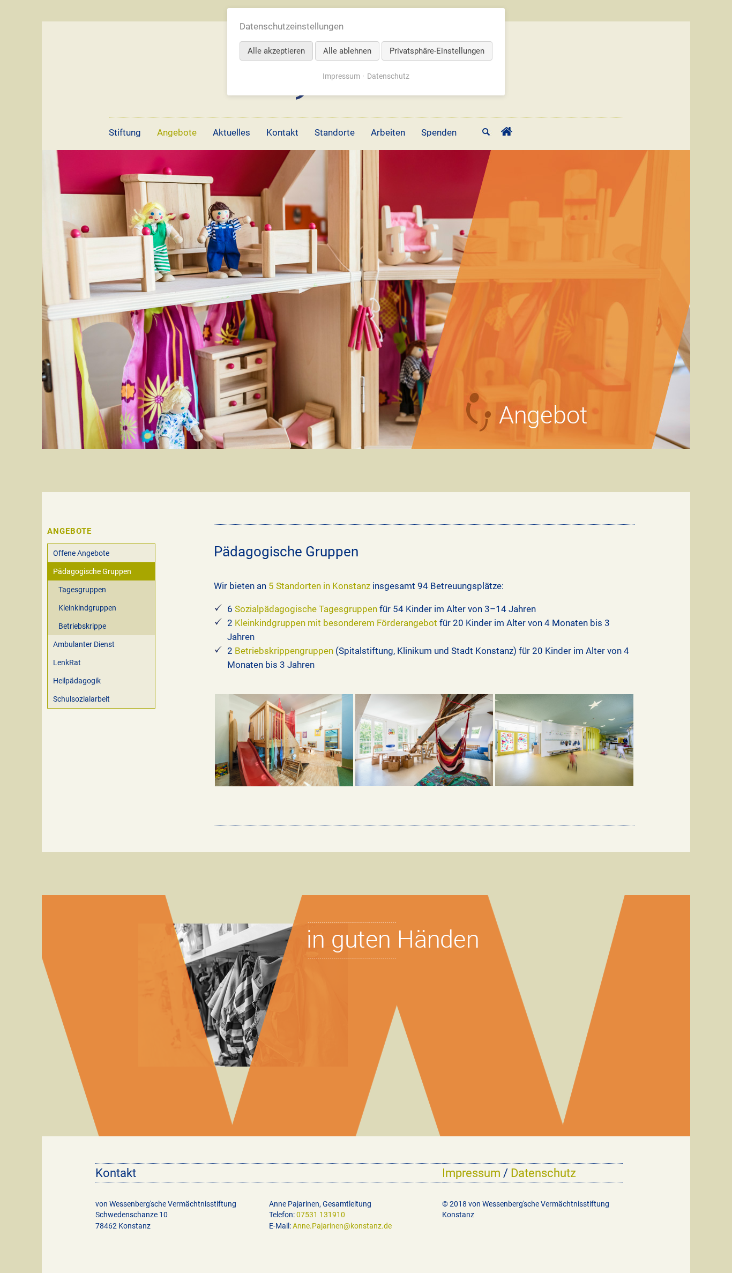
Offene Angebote (81, 553)
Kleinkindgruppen (87, 608)
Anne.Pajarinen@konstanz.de (342, 1226)
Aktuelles (231, 132)
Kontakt (282, 132)
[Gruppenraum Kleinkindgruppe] (284, 740)
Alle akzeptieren (276, 51)
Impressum (471, 1173)
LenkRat (67, 662)
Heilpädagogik (77, 680)
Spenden (439, 132)
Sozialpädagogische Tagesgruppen (306, 609)
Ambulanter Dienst (84, 644)
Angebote (177, 132)
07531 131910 (320, 1214)
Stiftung (125, 132)
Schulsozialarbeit (81, 699)
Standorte (335, 132)
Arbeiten (388, 132)
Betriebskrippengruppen (284, 650)
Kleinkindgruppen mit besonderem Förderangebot (336, 622)
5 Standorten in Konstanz (319, 585)
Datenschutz (543, 1173)
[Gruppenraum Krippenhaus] (424, 740)
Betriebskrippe (82, 626)
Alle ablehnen (347, 51)
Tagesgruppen (82, 589)
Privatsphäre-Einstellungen (437, 51)
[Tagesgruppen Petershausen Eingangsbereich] (564, 740)
